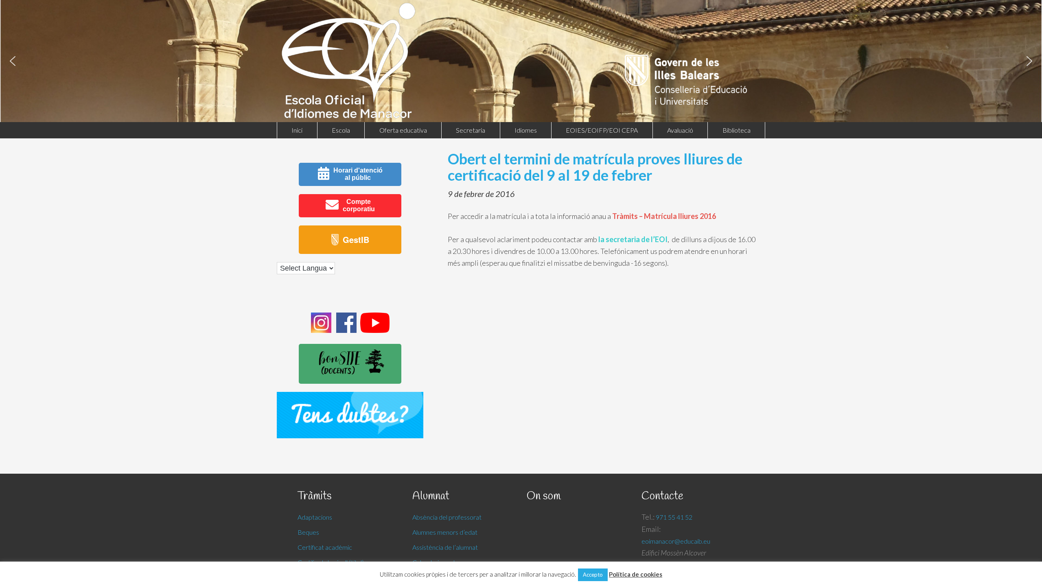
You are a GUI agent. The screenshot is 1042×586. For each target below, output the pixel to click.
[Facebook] (346, 330)
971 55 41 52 (674, 517)
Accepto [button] (593, 574)
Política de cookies (635, 574)
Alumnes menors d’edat (444, 532)
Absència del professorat (447, 517)
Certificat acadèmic (325, 547)
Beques (308, 532)
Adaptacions (315, 517)
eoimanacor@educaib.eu (675, 541)
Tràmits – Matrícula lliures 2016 (664, 216)
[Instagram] (321, 330)
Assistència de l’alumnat (445, 547)
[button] (12, 61)
